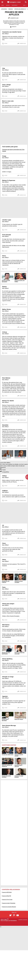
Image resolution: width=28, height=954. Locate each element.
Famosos (10, 8)
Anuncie (25, 919)
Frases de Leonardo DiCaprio (9, 906)
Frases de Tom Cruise (7, 899)
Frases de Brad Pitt (6, 895)
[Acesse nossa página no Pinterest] (14, 915)
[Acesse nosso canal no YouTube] (17, 915)
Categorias (4, 8)
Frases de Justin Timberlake (8, 903)
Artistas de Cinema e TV (20, 8)
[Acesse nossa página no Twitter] (10, 915)
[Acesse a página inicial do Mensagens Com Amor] (14, 2)
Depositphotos (14, 920)
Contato (20, 919)
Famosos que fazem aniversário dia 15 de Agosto (13, 150)
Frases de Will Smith (7, 892)
